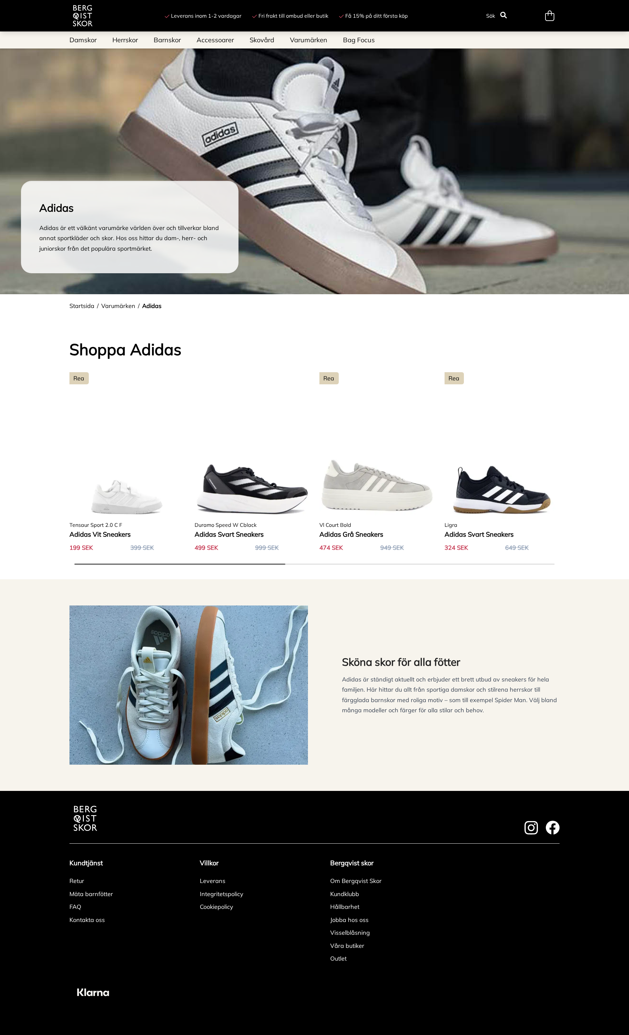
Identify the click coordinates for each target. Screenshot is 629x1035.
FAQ (75, 906)
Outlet (338, 958)
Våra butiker (347, 945)
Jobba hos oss (349, 920)
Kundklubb (344, 894)
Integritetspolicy (221, 894)
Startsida (81, 306)
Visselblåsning (350, 932)
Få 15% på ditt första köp (376, 15)
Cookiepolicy (216, 906)
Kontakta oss (87, 920)
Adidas (152, 306)
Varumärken (118, 306)
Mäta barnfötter (91, 894)
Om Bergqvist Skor (356, 881)
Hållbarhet (344, 906)
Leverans (212, 881)
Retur (76, 881)
